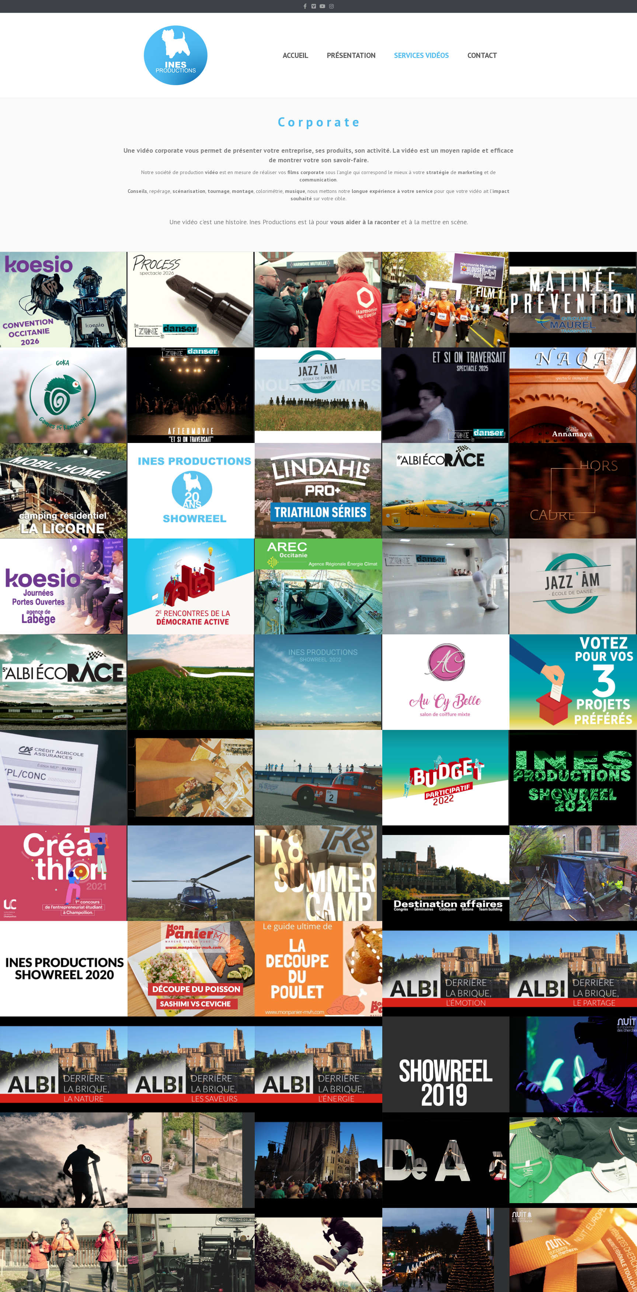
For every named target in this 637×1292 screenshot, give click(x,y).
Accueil (296, 55)
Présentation (351, 55)
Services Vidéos (421, 55)
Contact (482, 55)
